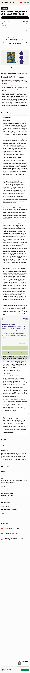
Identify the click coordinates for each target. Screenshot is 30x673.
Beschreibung (20, 73)
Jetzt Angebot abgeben (15, 43)
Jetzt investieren (15, 17)
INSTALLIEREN (25, 670)
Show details (22, 343)
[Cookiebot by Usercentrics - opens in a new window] (22, 319)
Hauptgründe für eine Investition (8, 73)
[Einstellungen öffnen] (21, 2)
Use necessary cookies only (15, 352)
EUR (25, 2)
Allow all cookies (15, 348)
